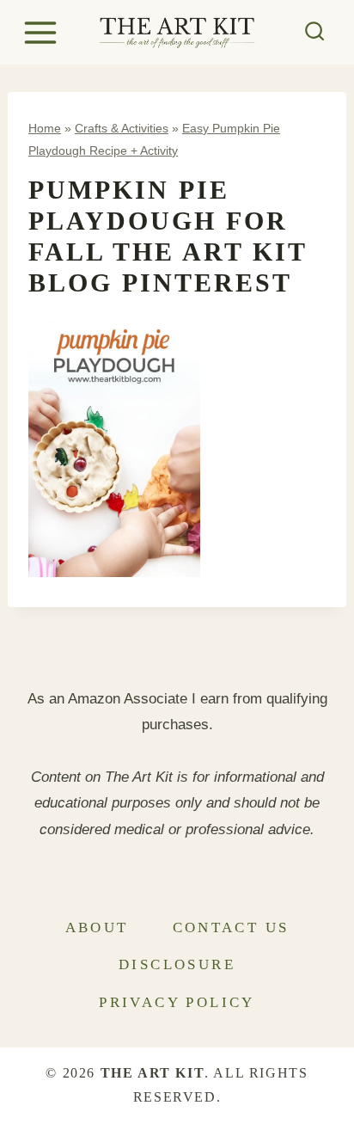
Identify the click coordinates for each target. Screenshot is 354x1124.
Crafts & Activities (121, 128)
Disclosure (177, 964)
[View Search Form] (315, 32)
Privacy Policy (177, 1002)
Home (44, 128)
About (97, 927)
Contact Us (231, 927)
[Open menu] (42, 32)
